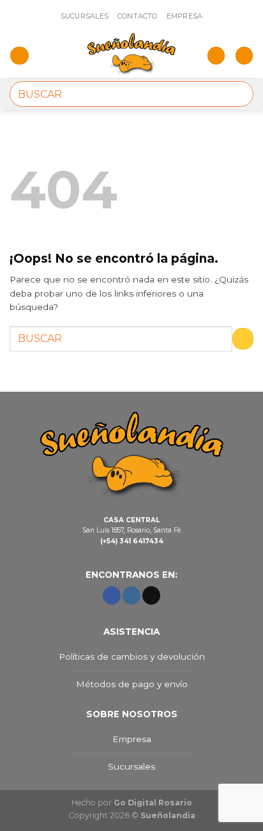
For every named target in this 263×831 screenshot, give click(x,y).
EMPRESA (185, 16)
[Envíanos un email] (151, 595)
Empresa (131, 739)
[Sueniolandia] (131, 55)
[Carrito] (244, 56)
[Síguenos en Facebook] (112, 595)
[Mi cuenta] (216, 56)
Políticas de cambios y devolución (132, 656)
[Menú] (19, 56)
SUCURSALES (85, 16)
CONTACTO (137, 16)
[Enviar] (238, 93)
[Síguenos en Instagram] (131, 595)
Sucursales (131, 766)
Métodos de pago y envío (132, 684)
